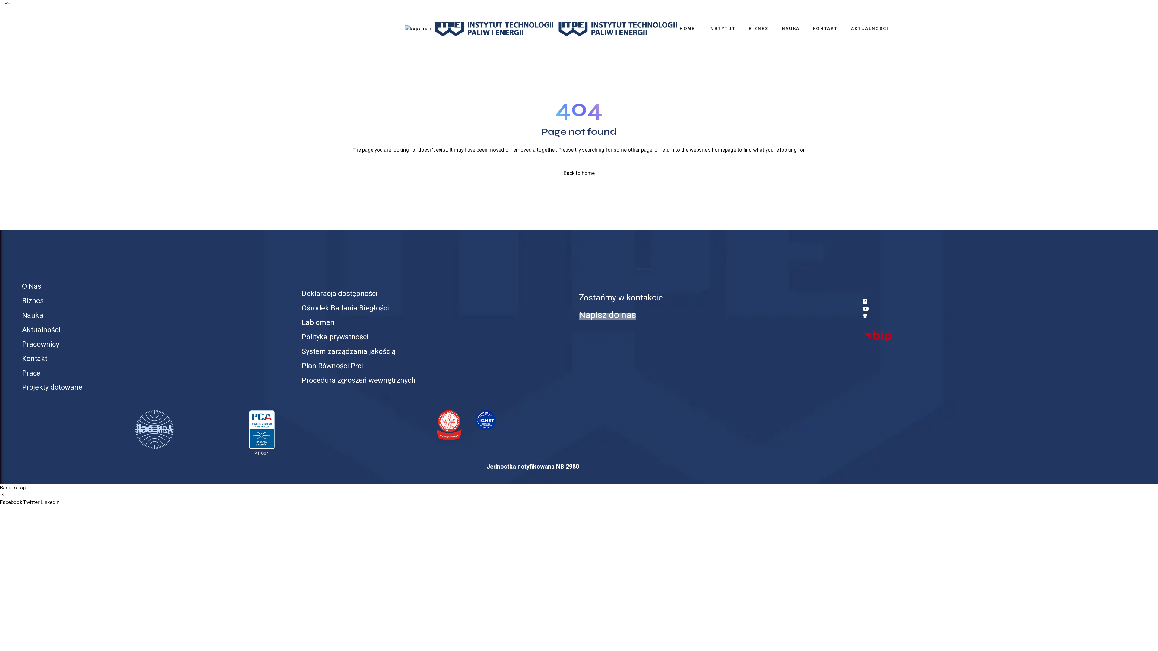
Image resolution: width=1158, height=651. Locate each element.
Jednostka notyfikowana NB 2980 (532, 466)
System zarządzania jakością (349, 351)
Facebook (11, 502)
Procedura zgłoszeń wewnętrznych (359, 380)
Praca (31, 373)
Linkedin (50, 502)
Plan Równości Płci (332, 366)
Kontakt (34, 359)
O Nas (31, 286)
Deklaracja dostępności (340, 293)
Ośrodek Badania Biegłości (345, 308)
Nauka (32, 315)
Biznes (33, 301)
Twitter (32, 502)
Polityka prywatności (335, 337)
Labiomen (318, 322)
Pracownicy (40, 344)
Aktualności (41, 330)
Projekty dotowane (52, 387)
